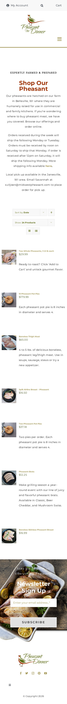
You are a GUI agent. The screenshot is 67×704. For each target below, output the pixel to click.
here (49, 166)
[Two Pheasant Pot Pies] (9, 425)
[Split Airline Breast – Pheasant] (9, 390)
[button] (42, 5)
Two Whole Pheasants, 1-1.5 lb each (36, 251)
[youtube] (45, 673)
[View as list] (36, 231)
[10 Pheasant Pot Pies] (9, 295)
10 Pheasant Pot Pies (29, 294)
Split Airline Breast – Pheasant (34, 389)
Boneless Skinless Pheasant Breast (36, 530)
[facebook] (21, 673)
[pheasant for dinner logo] (33, 15)
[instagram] (33, 673)
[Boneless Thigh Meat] (9, 337)
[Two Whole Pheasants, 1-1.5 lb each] (9, 252)
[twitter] (26, 673)
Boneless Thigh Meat (29, 336)
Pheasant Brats (26, 471)
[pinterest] (39, 673)
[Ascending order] (51, 212)
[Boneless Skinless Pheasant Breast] (9, 531)
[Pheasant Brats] (9, 473)
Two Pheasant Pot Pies (30, 424)
